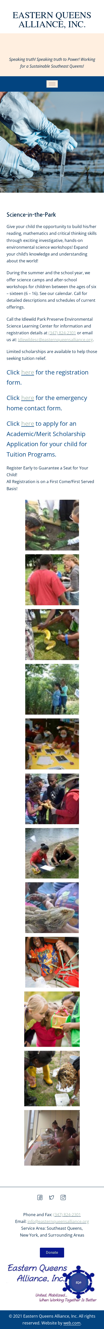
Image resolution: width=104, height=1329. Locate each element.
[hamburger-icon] (52, 84)
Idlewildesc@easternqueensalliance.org (55, 339)
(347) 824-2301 (62, 333)
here (27, 372)
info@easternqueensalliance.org (58, 1221)
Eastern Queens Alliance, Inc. (52, 19)
